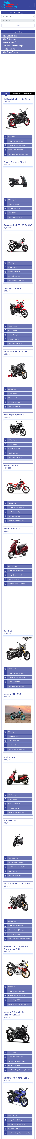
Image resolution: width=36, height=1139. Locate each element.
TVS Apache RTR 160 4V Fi (17, 99)
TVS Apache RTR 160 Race (17, 883)
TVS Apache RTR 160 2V (15, 351)
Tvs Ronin (8, 631)
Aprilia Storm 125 (12, 757)
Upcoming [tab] (16, 93)
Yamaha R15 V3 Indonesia (16, 1078)
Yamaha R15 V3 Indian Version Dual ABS (14, 1013)
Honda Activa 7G (12, 528)
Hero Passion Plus (12, 288)
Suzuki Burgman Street (15, 162)
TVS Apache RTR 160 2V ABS (18, 225)
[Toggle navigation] (32, 5)
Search (18, 26)
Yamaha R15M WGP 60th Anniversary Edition (16, 947)
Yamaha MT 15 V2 (12, 694)
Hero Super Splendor (14, 414)
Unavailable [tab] (28, 93)
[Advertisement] (18, 72)
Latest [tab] (6, 93)
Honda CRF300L (12, 465)
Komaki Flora (10, 820)
